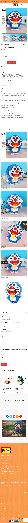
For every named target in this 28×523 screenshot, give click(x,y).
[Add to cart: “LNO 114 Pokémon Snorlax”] (25, 376)
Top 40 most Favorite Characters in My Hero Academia (12, 476)
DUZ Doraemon (14, 76)
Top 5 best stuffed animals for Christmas (9, 466)
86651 (12, 74)
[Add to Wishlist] (12, 379)
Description (3, 85)
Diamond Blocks (13, 72)
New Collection (4, 508)
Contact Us (3, 513)
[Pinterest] (13, 80)
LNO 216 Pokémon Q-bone (6, 389)
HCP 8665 (21, 76)
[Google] (9, 80)
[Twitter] (7, 80)
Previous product (23, 44)
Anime (8, 72)
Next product (26, 44)
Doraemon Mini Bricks (5, 75)
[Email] (11, 80)
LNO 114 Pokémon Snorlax (19, 389)
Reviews (3, 510)
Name (2, 351)
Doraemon (6, 44)
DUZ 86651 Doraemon (6, 76)
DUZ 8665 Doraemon (18, 75)
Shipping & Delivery (5, 312)
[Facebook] (5, 80)
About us (3, 506)
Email (2, 357)
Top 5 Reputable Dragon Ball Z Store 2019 (10, 471)
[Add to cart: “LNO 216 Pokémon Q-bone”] (12, 376)
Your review (4, 334)
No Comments (9, 468)
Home (2, 44)
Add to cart (12, 62)
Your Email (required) (14, 404)
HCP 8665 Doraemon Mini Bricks (8, 77)
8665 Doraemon (7, 74)
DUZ (12, 75)
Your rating (3, 329)
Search (25, 492)
